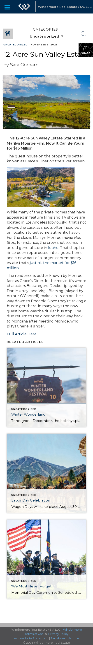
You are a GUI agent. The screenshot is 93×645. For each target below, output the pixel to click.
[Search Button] (83, 34)
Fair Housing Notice (65, 638)
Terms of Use (34, 634)
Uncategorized (15, 44)
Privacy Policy (58, 634)
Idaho (53, 248)
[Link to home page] (24, 6)
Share (86, 53)
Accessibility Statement (31, 638)
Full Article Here (22, 334)
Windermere (72, 629)
